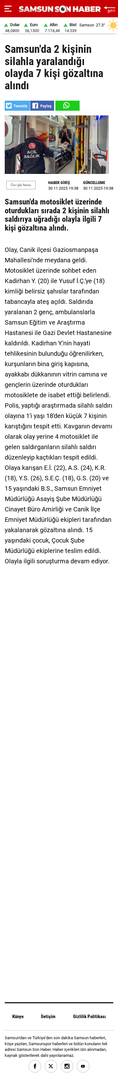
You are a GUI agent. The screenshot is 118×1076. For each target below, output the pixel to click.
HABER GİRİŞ (59, 182)
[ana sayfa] (109, 8)
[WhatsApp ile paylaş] (67, 106)
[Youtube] (83, 1066)
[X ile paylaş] (17, 106)
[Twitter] (51, 1066)
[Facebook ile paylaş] (42, 106)
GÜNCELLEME (94, 182)
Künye (18, 1016)
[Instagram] (67, 1066)
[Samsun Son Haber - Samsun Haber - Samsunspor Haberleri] (59, 9)
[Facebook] (35, 1066)
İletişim (48, 1016)
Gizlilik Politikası (89, 1016)
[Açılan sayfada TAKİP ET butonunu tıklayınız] (21, 185)
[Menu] (8, 9)
